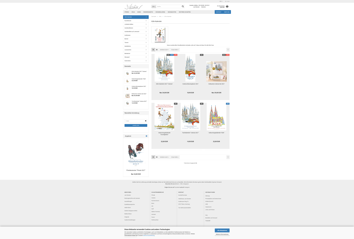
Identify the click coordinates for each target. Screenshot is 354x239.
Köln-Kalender (128, 17)
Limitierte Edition (129, 24)
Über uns (227, 12)
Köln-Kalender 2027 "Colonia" (164, 84)
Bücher (126, 39)
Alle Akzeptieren (222, 230)
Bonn (139, 12)
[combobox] (164, 50)
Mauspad (127, 57)
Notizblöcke (128, 46)
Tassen (126, 42)
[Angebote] (146, 136)
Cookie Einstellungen (129, 220)
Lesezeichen (128, 49)
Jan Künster (127, 195)
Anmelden (136, 125)
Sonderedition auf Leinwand (132, 31)
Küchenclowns (160, 12)
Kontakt (218, 12)
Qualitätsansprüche (129, 204)
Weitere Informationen (222, 234)
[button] (221, 1)
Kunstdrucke (128, 20)
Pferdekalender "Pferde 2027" (135, 170)
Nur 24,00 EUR (136, 174)
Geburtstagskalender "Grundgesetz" (164, 133)
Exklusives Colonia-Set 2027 (216, 84)
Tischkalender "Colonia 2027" (190, 132)
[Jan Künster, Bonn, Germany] (136, 6)
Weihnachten (172, 12)
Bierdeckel (127, 53)
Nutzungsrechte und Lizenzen (132, 198)
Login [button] (228, 1)
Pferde (127, 12)
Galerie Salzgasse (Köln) (130, 210)
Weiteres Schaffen (185, 12)
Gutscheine (128, 60)
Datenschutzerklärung (149, 235)
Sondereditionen (129, 28)
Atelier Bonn (127, 207)
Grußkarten (127, 35)
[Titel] (136, 153)
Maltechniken (128, 214)
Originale (126, 217)
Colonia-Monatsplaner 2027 (190, 84)
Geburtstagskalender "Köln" (216, 132)
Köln (133, 12)
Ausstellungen (128, 201)
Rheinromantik (148, 12)
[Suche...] (183, 6)
